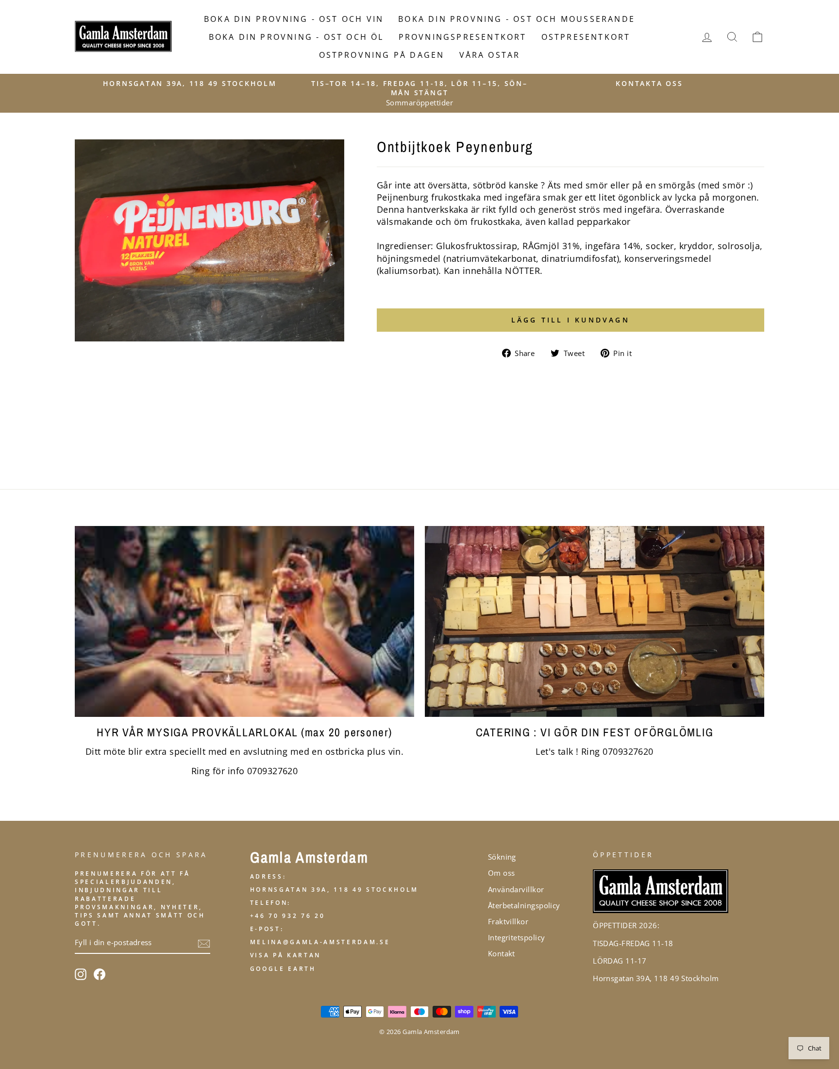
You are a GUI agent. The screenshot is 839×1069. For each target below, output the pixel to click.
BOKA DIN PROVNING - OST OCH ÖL (296, 37)
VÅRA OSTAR (489, 55)
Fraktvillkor (508, 921)
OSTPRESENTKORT (586, 37)
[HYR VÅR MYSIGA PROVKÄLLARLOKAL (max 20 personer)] (244, 621)
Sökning (502, 857)
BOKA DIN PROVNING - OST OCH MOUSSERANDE (516, 19)
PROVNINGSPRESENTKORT (463, 37)
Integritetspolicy (516, 937)
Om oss (501, 873)
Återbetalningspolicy (524, 905)
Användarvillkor (516, 889)
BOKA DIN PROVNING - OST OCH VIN (294, 19)
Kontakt (501, 953)
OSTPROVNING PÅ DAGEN (382, 55)
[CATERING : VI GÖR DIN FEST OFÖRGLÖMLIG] (594, 621)
